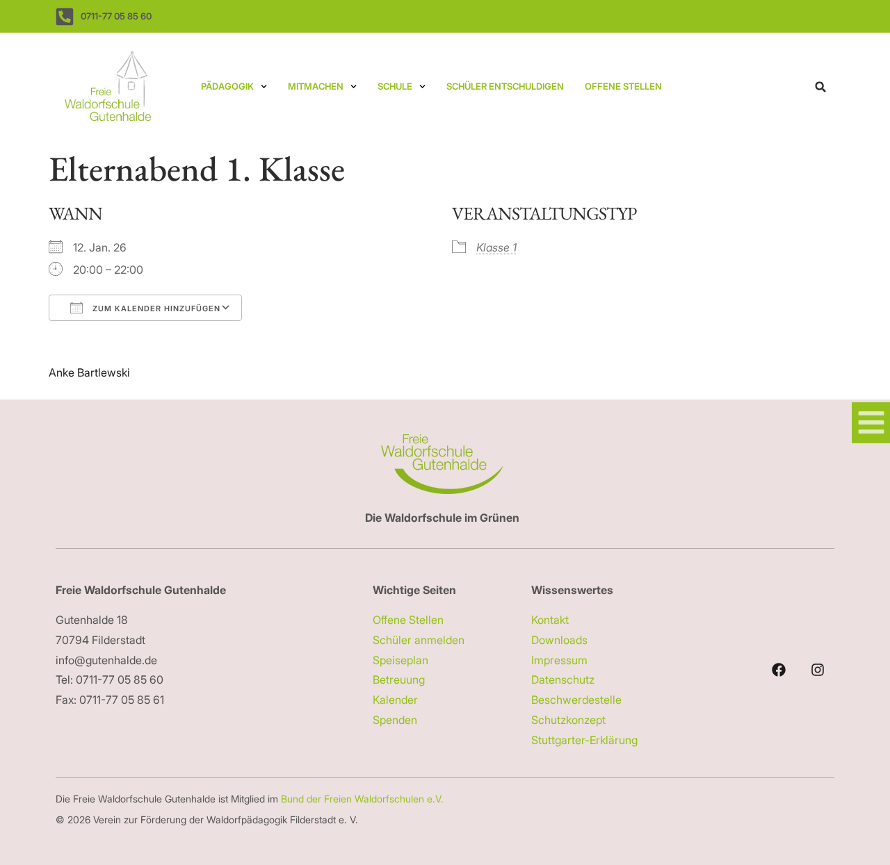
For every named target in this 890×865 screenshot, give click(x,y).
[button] (820, 87)
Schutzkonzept (568, 720)
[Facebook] (778, 669)
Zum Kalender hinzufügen (155, 308)
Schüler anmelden (418, 640)
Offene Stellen (623, 86)
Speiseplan (400, 660)
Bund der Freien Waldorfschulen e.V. (363, 799)
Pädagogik (227, 86)
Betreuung (399, 679)
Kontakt (550, 620)
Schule (395, 86)
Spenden (395, 720)
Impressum (559, 660)
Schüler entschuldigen (505, 86)
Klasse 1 (496, 247)
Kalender (395, 700)
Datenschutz (562, 679)
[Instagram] (817, 669)
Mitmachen (315, 86)
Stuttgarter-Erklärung (584, 740)
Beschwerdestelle (576, 700)
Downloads (559, 640)
